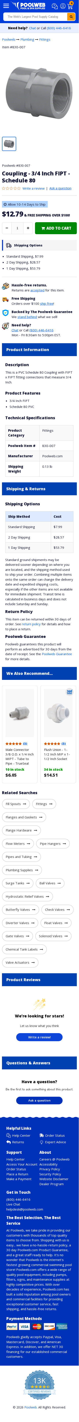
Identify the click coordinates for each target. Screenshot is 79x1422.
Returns (18, 1142)
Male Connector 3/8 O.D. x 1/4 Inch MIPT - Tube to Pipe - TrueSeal (19, 756)
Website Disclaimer (53, 1179)
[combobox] (39, 16)
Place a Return (17, 1174)
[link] (56, 228)
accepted (37, 290)
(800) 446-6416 (59, 28)
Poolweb (8, 39)
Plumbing (27, 39)
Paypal (48, 1337)
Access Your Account (21, 1164)
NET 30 (57, 1346)
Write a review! (39, 1037)
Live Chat (13, 1204)
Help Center (21, 1135)
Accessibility (48, 1164)
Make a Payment (19, 1179)
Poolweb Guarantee (57, 654)
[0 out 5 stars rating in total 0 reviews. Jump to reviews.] (12, 188)
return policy (31, 624)
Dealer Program (51, 1184)
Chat (32, 28)
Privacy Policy (49, 1169)
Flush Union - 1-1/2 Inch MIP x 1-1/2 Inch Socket (57, 754)
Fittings (44, 39)
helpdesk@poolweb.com (24, 1209)
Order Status (55, 1135)
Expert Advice (55, 1142)
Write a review (34, 188)
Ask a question (60, 188)
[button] (55, 6)
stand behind (27, 317)
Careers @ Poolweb (54, 1159)
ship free (46, 303)
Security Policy (50, 1174)
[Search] (71, 17)
